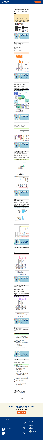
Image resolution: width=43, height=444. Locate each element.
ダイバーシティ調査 (24, 429)
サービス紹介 (17, 1)
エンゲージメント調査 (24, 422)
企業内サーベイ (23, 421)
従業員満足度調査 (23, 423)
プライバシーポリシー (8, 430)
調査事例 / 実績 (21, 1)
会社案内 (29, 1)
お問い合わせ (22, 392)
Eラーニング (23, 432)
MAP (11, 424)
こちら (16, 394)
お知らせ (25, 1)
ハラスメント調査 (23, 428)
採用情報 (32, 1)
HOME (21, 4)
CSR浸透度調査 (23, 427)
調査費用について (23, 433)
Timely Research (24, 4)
